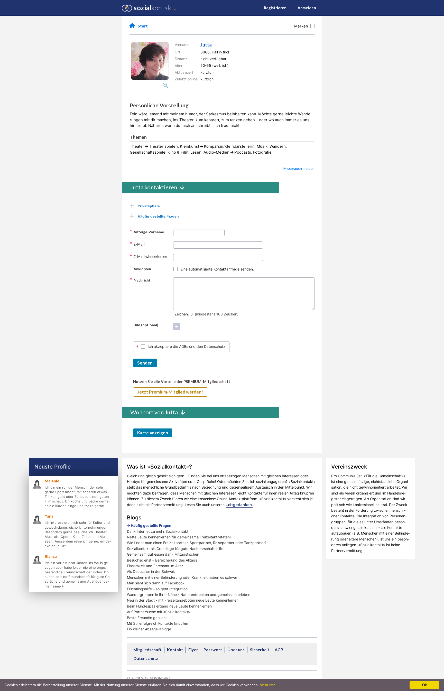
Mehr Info (267, 685)
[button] (150, 61)
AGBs (183, 346)
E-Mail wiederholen (148, 256)
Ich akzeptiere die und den (186, 346)
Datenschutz (214, 346)
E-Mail (137, 244)
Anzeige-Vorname (147, 232)
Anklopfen (140, 269)
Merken (302, 26)
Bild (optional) (144, 325)
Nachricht (140, 280)
